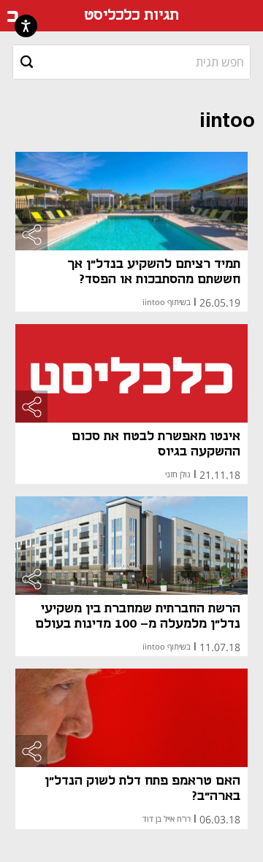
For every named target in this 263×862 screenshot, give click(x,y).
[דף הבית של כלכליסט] (12, 16)
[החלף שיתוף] (31, 234)
